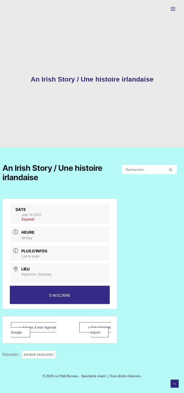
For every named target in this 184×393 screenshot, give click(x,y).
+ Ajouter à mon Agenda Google (33, 329)
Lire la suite (30, 256)
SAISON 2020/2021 (39, 354)
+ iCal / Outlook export (99, 329)
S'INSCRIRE (60, 295)
